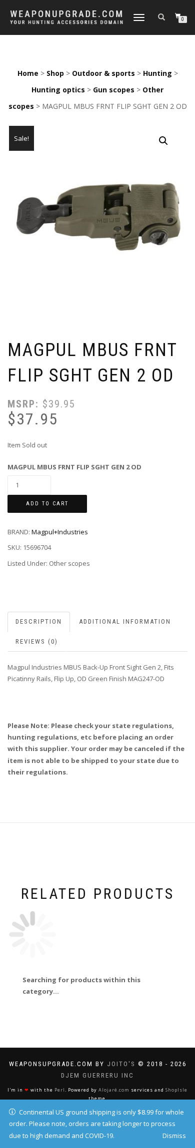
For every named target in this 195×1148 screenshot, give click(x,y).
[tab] (39, 622)
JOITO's (121, 1064)
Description (39, 621)
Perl (59, 1090)
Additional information (125, 621)
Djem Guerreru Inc (97, 1075)
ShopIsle (177, 1090)
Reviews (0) (37, 641)
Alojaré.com (114, 1090)
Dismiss (174, 1135)
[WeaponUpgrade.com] (66, 17)
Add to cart (47, 503)
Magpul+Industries (60, 531)
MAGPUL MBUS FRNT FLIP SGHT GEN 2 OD (75, 466)
